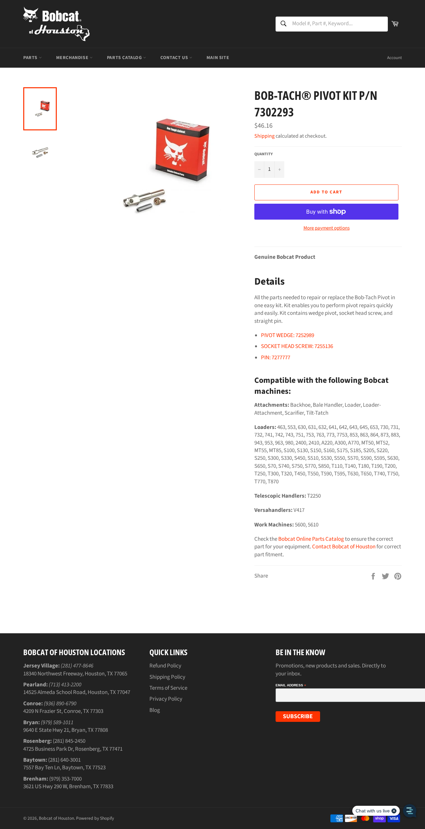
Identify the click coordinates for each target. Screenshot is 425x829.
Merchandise (73, 57)
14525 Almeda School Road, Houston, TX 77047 (76, 692)
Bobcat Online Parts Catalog (311, 539)
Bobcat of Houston (56, 818)
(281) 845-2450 (69, 741)
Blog (154, 710)
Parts (31, 57)
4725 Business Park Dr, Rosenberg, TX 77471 (73, 749)
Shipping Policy (167, 677)
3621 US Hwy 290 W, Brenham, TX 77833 (68, 787)
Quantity (263, 154)
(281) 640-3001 (64, 760)
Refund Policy (165, 666)
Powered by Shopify (95, 818)
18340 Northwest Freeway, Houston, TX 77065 (75, 674)
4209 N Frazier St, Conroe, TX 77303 (63, 711)
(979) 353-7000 (65, 779)
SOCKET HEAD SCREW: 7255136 (297, 346)
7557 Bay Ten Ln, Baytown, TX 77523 (64, 768)
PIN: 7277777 (275, 358)
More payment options (326, 228)
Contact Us (174, 57)
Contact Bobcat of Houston (344, 547)
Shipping (264, 136)
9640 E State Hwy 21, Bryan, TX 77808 (65, 730)
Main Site (218, 57)
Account (394, 58)
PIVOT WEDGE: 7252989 (287, 335)
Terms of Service (168, 688)
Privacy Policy (165, 699)
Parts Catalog (125, 57)
